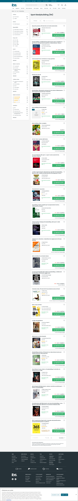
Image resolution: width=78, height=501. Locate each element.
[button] (46, 5)
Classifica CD (32, 457)
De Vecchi (16, 67)
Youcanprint (16, 66)
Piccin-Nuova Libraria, (45, 46)
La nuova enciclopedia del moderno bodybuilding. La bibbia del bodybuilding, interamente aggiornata (47, 272)
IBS (14, 107)
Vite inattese (16, 87)
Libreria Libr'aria (17, 111)
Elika (15, 73)
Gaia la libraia (27, 481)
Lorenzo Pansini (45, 306)
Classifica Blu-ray (43, 459)
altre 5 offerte (62, 151)
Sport (15, 85)
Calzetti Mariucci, (44, 356)
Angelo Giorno (45, 242)
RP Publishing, (44, 259)
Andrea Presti (44, 76)
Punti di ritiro (28, 1)
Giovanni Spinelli (45, 406)
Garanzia (37, 481)
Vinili (31, 459)
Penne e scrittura (61, 459)
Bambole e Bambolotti (51, 462)
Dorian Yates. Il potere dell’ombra (40, 139)
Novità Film (42, 456)
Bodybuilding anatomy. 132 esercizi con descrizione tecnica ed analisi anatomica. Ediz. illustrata (46, 353)
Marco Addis (44, 225)
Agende (60, 457)
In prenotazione (17, 34)
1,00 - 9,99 (16, 40)
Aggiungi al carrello (59, 35)
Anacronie (16, 89)
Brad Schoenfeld (17, 54)
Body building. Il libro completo (39, 123)
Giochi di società (52, 460)
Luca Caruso (50, 257)
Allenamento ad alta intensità (39, 336)
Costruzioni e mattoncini (51, 457)
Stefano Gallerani (45, 141)
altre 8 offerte (62, 235)
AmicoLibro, (43, 373)
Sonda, (43, 323)
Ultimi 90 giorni (17, 24)
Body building (16, 84)
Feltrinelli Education (59, 483)
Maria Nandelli (45, 175)
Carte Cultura (39, 1)
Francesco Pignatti (45, 322)
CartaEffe (23, 1)
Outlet (15, 18)
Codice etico (48, 482)
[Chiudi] (76, 494)
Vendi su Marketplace (50, 479)
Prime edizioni (23, 456)
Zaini (59, 460)
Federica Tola (44, 372)
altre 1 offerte (62, 119)
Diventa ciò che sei (36, 74)
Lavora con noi (48, 481)
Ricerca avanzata (50, 5)
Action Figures (51, 464)
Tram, (42, 243)
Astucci (60, 462)
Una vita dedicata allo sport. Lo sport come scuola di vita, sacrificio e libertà (45, 155)
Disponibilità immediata (18, 31)
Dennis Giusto (16, 58)
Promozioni (16, 16)
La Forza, (43, 425)
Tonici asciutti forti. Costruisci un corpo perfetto (43, 58)
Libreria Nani (16, 109)
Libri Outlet (13, 459)
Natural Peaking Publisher (17, 70)
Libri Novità (14, 456)
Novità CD (32, 456)
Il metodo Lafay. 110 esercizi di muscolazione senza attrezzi (46, 289)
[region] (39, 494)
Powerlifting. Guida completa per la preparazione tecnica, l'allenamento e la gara (45, 205)
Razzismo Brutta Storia (60, 484)
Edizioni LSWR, (44, 95)
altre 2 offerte (62, 37)
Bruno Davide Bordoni (18, 56)
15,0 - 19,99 (16, 43)
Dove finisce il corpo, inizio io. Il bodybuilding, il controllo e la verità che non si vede (46, 370)
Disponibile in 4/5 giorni (18, 29)
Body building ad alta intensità (39, 107)
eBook (13, 462)
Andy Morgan (16, 51)
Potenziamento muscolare (38, 189)
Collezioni (23, 460)
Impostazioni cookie (55, 494)
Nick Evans (44, 355)
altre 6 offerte (62, 86)
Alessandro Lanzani (46, 44)
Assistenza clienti (54, 1)
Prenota (59, 165)
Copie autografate (24, 459)
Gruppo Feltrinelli (59, 476)
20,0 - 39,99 (16, 44)
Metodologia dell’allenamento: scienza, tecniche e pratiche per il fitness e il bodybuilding (47, 387)
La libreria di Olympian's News (18, 82)
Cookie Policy (8, 499)
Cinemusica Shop (17, 115)
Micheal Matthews (45, 60)
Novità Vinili (32, 460)
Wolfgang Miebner (45, 190)
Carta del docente (45, 1)
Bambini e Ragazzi (43, 462)
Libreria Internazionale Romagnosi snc (18, 113)
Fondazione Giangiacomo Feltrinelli (61, 481)
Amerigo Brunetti (45, 423)
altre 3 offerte (62, 267)
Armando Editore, (44, 159)
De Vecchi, (43, 126)
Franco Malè (44, 158)
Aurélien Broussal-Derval (47, 338)
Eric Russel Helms (17, 53)
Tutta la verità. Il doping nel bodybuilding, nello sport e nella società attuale (46, 222)
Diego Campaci (45, 389)
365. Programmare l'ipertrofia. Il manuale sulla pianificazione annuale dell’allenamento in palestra (46, 421)
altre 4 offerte (62, 200)
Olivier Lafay (44, 290)
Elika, (42, 29)
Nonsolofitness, (44, 390)
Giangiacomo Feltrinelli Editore (60, 479)
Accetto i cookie (64, 494)
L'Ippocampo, (44, 292)
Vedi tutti (14, 60)
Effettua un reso (38, 479)
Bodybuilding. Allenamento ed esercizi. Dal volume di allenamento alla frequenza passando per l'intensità (47, 91)
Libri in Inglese (14, 460)
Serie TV (41, 460)
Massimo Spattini (45, 93)
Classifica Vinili (33, 462)
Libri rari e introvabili (24, 457)
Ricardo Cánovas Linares (47, 27)
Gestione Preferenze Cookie (40, 482)
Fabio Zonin (44, 109)
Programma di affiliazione (50, 478)
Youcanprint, (44, 176)
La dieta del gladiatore (37, 320)
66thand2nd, (44, 142)
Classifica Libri (14, 457)
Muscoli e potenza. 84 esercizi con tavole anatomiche (44, 26)
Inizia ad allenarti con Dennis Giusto (40, 256)
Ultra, (42, 226)
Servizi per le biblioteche (50, 476)
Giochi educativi (52, 458)
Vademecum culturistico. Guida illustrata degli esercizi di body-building (47, 239)
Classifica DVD (42, 457)
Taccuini (60, 456)
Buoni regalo (34, 1)
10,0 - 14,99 (16, 41)
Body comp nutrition (37, 304)
